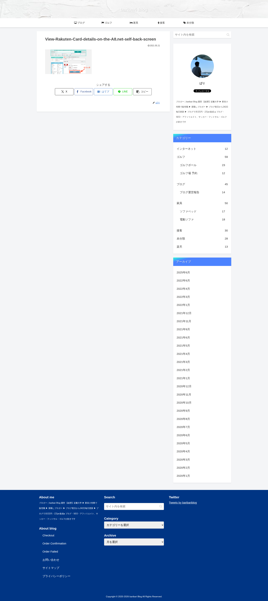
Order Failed (50, 551)
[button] (142, 91)
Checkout (48, 535)
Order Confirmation (54, 543)
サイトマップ (50, 567)
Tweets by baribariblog (183, 502)
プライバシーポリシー (56, 576)
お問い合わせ (50, 559)
